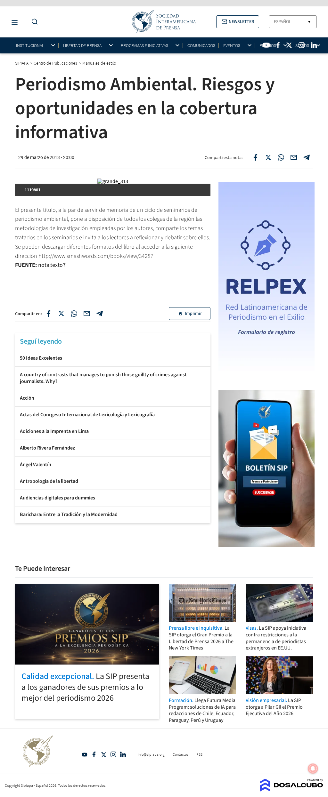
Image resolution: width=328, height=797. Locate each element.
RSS (199, 754)
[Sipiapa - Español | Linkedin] (314, 45)
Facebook (94, 754)
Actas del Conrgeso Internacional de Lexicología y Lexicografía (87, 414)
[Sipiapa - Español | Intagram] (301, 45)
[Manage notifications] (313, 768)
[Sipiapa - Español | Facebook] (278, 45)
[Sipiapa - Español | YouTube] (266, 45)
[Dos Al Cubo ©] (291, 789)
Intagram (113, 754)
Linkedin (123, 754)
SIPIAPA (22, 63)
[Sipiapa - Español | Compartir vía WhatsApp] (281, 157)
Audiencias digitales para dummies (57, 497)
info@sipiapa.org (151, 754)
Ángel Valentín (35, 464)
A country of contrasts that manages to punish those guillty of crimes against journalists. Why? (103, 378)
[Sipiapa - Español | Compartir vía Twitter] (268, 157)
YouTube (84, 754)
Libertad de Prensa (82, 45)
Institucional (30, 45)
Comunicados (201, 45)
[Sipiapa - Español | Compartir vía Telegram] (306, 157)
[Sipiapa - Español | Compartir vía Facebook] (255, 157)
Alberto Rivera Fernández (47, 447)
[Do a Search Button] (33, 22)
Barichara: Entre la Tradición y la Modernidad (69, 514)
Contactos (180, 754)
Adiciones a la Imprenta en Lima (54, 431)
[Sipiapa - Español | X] (289, 45)
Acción (27, 398)
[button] (237, 21)
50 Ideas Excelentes (41, 358)
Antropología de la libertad (49, 481)
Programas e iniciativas (144, 45)
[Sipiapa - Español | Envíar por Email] (293, 157)
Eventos (231, 45)
